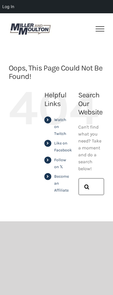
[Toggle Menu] (100, 28)
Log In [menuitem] (8, 6)
